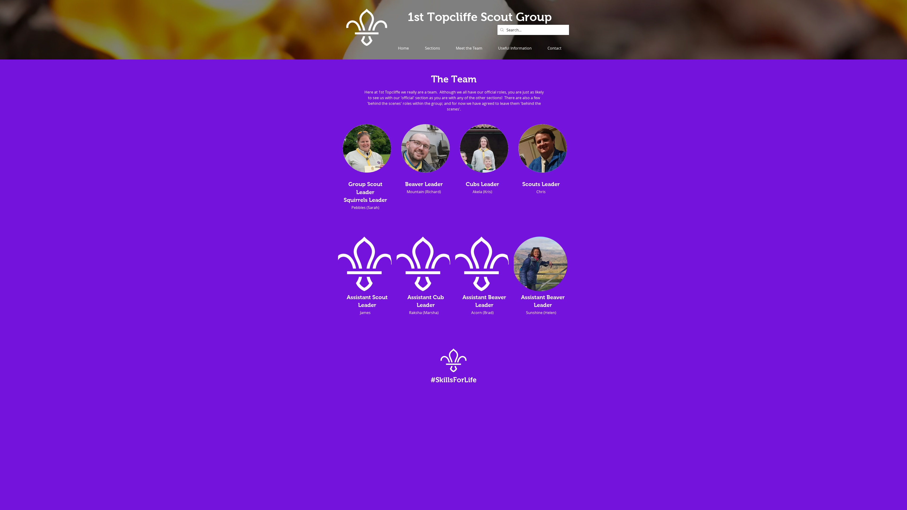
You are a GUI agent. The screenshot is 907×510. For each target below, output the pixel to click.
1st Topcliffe (444, 16)
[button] (432, 48)
